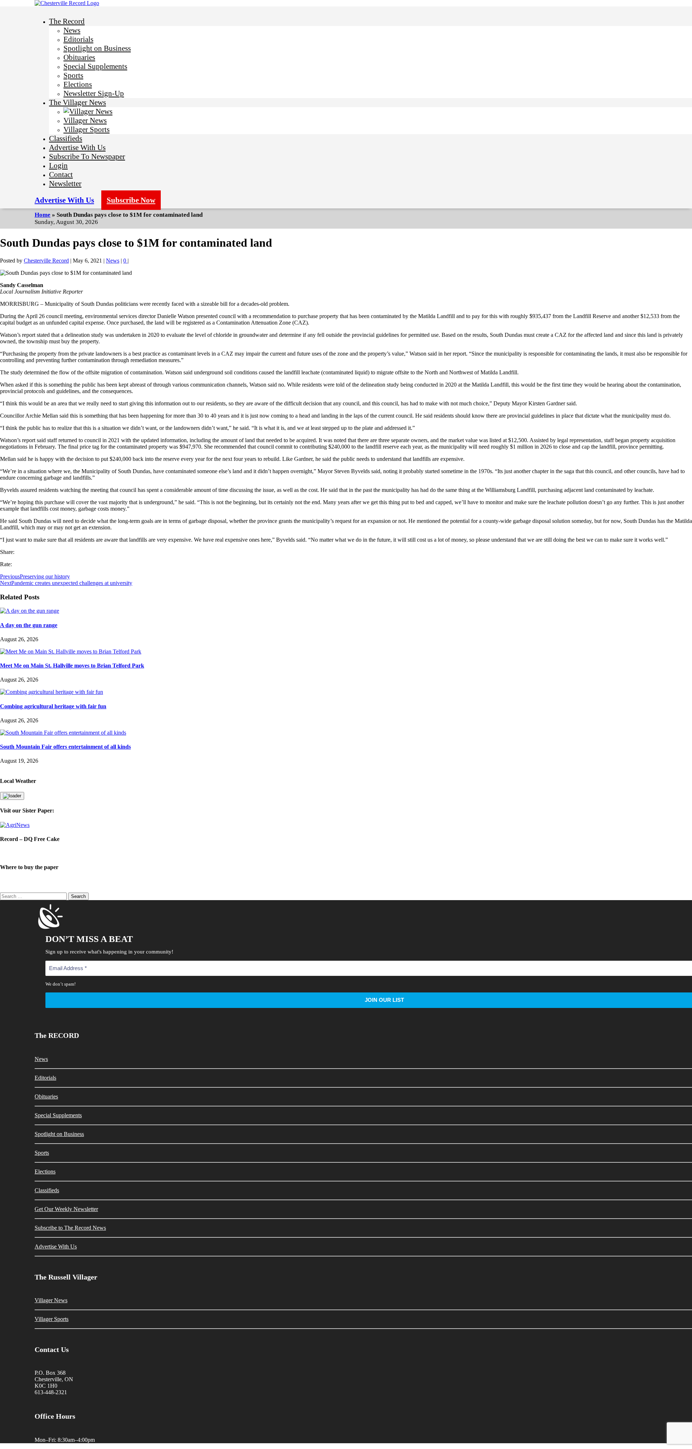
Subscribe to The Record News (70, 1228)
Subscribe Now (131, 200)
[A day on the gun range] (29, 611)
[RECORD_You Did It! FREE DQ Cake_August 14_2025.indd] (346, 853)
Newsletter (65, 183)
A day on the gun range (28, 625)
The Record (67, 21)
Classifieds (65, 138)
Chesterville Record (46, 260)
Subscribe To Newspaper (87, 156)
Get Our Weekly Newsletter (66, 1209)
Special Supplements (95, 66)
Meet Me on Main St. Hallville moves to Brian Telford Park (72, 665)
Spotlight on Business (97, 48)
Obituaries (79, 57)
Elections (77, 84)
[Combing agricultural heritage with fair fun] (51, 692)
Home (42, 214)
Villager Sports (86, 129)
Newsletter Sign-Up (93, 93)
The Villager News (77, 102)
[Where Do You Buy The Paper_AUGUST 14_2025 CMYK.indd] (346, 881)
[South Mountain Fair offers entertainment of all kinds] (63, 733)
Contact (61, 174)
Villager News (85, 120)
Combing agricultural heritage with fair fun (53, 706)
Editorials (78, 39)
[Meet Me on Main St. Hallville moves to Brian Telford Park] (70, 651)
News (71, 30)
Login (58, 165)
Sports (73, 75)
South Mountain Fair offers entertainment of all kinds (65, 747)
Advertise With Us (77, 147)
